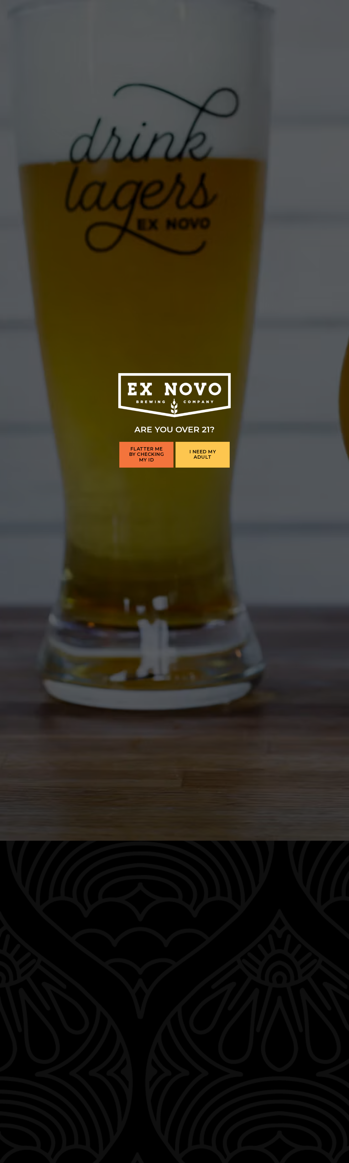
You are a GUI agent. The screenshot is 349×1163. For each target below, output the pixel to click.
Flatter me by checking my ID (146, 615)
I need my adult (202, 615)
